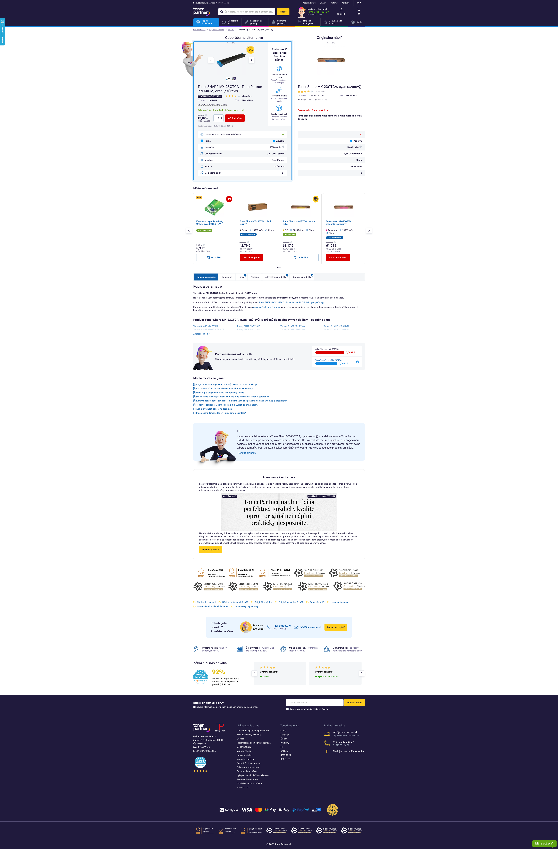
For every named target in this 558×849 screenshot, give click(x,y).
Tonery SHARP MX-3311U (336, 329)
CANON (284, 751)
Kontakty (345, 3)
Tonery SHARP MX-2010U (205, 326)
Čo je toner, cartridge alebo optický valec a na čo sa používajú (226, 384)
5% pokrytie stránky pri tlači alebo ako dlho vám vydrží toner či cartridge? (232, 396)
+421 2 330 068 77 (318, 12)
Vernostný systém (245, 759)
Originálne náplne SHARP (291, 602)
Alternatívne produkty (275, 277)
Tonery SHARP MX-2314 (248, 329)
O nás (283, 730)
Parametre (227, 277)
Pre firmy (333, 3)
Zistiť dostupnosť (251, 257)
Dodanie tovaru (309, 3)
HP (281, 747)
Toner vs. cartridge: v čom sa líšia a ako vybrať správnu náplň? (227, 405)
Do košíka (237, 118)
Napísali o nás (243, 787)
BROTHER (285, 759)
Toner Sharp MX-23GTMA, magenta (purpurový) (339, 222)
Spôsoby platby (244, 755)
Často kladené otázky (247, 771)
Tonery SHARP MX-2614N (292, 326)
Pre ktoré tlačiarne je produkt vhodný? (313, 100)
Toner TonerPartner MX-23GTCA (328, 360)
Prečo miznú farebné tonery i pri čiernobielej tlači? (221, 413)
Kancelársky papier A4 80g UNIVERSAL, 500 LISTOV (209, 222)
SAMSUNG (285, 755)
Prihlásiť (341, 14)
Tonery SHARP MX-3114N (336, 326)
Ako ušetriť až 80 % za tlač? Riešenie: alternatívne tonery (224, 388)
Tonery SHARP (317, 602)
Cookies (240, 738)
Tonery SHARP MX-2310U (249, 326)
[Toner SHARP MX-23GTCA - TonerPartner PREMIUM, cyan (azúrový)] (231, 60)
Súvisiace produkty (302, 277)
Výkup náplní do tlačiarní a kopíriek (253, 775)
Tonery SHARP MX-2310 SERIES (208, 329)
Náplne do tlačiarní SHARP (235, 602)
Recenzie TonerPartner (247, 779)
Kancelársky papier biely (246, 606)
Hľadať (283, 11)
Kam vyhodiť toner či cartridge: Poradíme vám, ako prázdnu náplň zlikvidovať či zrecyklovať (242, 400)
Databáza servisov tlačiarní (249, 783)
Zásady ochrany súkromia (249, 734)
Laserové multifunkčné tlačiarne (212, 606)
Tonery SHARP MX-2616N (292, 329)
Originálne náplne (263, 602)
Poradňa (255, 277)
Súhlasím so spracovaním (308, 709)
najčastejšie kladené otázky (266, 307)
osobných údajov (320, 709)
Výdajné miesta (244, 751)
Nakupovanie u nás (248, 725)
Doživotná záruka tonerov (249, 763)
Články (323, 3)
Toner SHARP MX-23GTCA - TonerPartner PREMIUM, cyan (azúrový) (291, 302)
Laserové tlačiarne (339, 602)
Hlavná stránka (199, 30)
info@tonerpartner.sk (311, 627)
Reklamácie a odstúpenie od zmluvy (254, 743)
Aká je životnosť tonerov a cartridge (214, 409)
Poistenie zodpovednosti (248, 767)
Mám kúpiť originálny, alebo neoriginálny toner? (220, 392)
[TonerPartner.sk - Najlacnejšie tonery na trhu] (201, 11)
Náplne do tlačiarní (216, 30)
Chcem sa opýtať (336, 627)
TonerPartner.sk (289, 725)
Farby (241, 277)
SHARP (231, 30)
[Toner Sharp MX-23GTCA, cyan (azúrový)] (331, 60)
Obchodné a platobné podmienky (253, 730)
